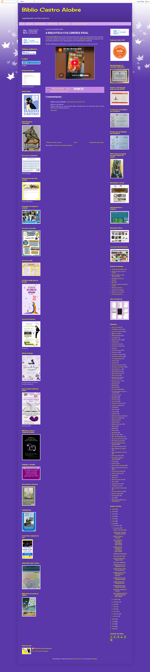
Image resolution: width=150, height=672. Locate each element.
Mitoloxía (114, 422)
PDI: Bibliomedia (117, 441)
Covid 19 (114, 360)
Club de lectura (40, 24)
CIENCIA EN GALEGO (120, 554)
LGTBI (114, 407)
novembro (116, 528)
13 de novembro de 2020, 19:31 (75, 102)
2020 (114, 523)
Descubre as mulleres (118, 367)
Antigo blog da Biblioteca (119, 269)
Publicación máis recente (53, 142)
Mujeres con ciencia (118, 292)
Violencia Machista (117, 491)
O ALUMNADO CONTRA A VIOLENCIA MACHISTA (117, 542)
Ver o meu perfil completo (40, 651)
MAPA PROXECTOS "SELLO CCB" (119, 559)
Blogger (94, 659)
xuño (115, 604)
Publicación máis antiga (96, 142)
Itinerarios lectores (118, 403)
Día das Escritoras (117, 373)
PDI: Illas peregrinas (118, 446)
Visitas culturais (116, 493)
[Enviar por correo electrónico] (75, 89)
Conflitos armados (117, 354)
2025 (113, 511)
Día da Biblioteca (117, 371)
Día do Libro (115, 375)
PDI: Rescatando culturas (119, 452)
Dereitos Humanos (117, 365)
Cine (113, 348)
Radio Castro (52, 24)
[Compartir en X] (79, 89)
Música (114, 426)
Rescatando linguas (117, 471)
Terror (114, 481)
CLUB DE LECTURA (119, 556)
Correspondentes (117, 358)
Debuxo (114, 362)
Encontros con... (117, 381)
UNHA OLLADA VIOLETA (118, 537)
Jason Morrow (76, 659)
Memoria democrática (118, 416)
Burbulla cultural (117, 340)
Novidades (115, 432)
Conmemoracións (55, 91)
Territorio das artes (117, 479)
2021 (113, 521)
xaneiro (115, 616)
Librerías (62, 91)
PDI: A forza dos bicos (118, 439)
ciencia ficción (116, 344)
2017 (113, 624)
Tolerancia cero (116, 483)
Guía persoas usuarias (79, 24)
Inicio (22, 24)
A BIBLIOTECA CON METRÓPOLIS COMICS (119, 574)
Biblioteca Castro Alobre (43, 648)
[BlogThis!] (77, 89)
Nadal (113, 428)
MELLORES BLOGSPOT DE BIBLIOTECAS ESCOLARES (120, 595)
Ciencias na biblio (117, 346)
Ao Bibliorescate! (117, 329)
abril (115, 609)
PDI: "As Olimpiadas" (118, 436)
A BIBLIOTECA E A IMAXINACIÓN (119, 582)
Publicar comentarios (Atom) (63, 145)
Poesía (114, 461)
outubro (116, 599)
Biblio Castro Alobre (51, 9)
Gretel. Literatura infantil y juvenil (120, 284)
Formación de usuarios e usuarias (119, 392)
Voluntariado (116, 495)
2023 (113, 516)
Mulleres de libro (117, 424)
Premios (114, 463)
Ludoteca (114, 413)
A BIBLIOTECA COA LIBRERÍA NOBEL (119, 578)
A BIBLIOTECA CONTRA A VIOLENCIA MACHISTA (117, 549)
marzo (115, 611)
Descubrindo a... (116, 369)
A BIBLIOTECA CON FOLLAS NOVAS (119, 569)
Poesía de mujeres (117, 294)
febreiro (116, 614)
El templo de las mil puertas (117, 279)
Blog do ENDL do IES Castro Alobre (118, 275)
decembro (116, 525)
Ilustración (115, 399)
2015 (113, 629)
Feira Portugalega (117, 389)
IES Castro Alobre (117, 287)
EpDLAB (114, 282)
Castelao (114, 342)
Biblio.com (115, 333)
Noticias (114, 430)
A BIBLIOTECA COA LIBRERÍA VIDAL (119, 565)
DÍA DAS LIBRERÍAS (119, 562)
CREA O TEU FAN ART (120, 530)
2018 (113, 621)
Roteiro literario (117, 473)
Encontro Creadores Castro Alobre (118, 378)
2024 (113, 514)
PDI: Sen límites (116, 455)
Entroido (114, 383)
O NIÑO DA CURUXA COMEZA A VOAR (119, 533)
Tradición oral (116, 485)
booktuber (115, 337)
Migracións (115, 420)
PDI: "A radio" (116, 434)
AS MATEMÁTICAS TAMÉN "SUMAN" (119, 586)
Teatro (114, 477)
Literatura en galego (118, 290)
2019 (113, 619)
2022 (113, 518)
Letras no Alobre (117, 405)
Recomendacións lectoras (119, 467)
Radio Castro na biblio (118, 465)
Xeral (113, 497)
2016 (113, 626)
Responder (54, 110)
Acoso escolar (116, 327)
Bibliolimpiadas (64, 24)
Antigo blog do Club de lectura (119, 272)
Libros (67, 91)
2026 (114, 509)
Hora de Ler (115, 395)
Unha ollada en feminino (119, 488)
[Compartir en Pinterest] (83, 89)
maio (115, 606)
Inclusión (115, 401)
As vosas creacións (117, 331)
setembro (116, 602)
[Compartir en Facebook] (81, 89)
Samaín (114, 475)
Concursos (115, 352)
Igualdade (115, 397)
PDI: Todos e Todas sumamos (117, 458)
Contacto (29, 24)
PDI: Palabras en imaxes (119, 448)
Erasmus (114, 387)
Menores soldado (117, 418)
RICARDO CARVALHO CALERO (120, 590)
